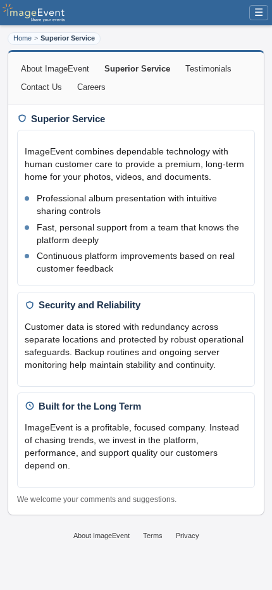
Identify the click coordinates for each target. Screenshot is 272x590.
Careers (91, 87)
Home (22, 38)
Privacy (187, 535)
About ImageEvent (55, 68)
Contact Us (41, 87)
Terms (153, 535)
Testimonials (208, 68)
